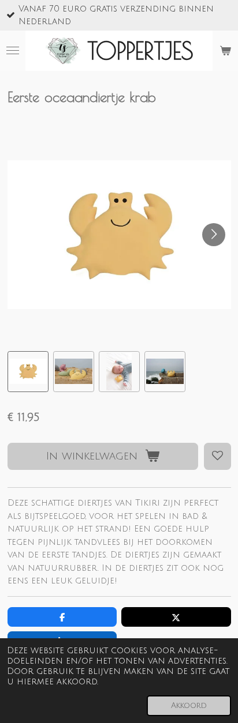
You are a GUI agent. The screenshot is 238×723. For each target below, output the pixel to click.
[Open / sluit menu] (12, 51)
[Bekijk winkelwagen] (225, 51)
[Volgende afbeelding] (213, 234)
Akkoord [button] (189, 705)
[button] (28, 371)
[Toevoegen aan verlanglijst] (217, 456)
